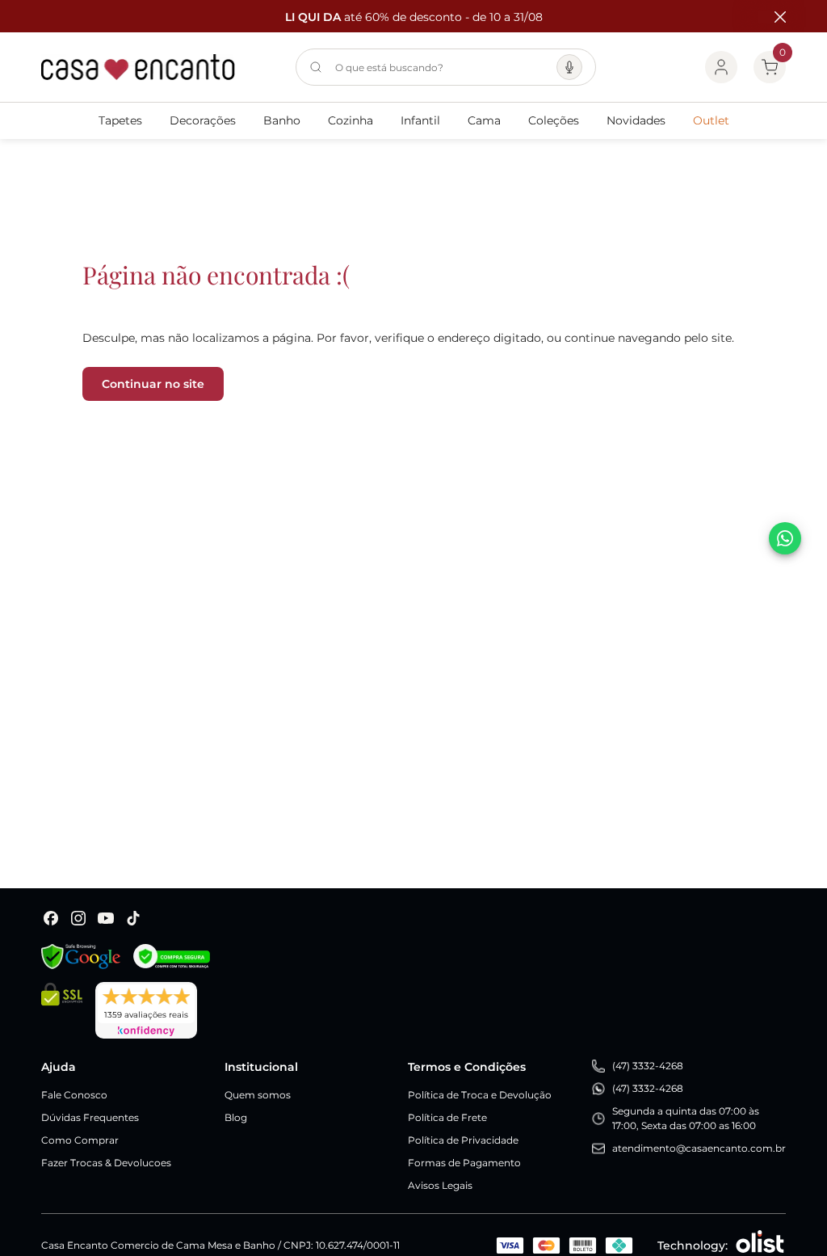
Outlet (711, 120)
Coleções (553, 120)
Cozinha (350, 120)
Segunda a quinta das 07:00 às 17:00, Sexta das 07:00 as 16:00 (685, 1118)
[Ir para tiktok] (133, 918)
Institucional (261, 1067)
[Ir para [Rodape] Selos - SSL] (61, 1010)
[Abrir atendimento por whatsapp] (785, 538)
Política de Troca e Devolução (480, 1095)
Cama (484, 120)
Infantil (420, 120)
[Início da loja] (138, 67)
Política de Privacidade (463, 1140)
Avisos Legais (440, 1185)
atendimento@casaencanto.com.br (699, 1148)
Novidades (636, 120)
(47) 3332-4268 (647, 1066)
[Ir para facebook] (51, 918)
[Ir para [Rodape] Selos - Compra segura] (171, 956)
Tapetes (120, 120)
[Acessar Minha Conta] (721, 67)
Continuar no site (153, 384)
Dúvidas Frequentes (90, 1117)
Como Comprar (80, 1140)
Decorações (203, 120)
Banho (281, 120)
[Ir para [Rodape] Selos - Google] (80, 956)
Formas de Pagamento (464, 1163)
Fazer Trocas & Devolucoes (106, 1163)
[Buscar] (315, 67)
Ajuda (58, 1067)
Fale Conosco (74, 1095)
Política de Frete (447, 1117)
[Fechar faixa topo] (772, 17)
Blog (236, 1117)
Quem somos (258, 1095)
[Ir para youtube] (105, 918)
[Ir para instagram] (78, 918)
